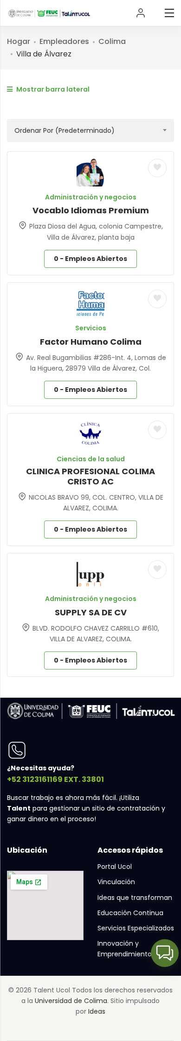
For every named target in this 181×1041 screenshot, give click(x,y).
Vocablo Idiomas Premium (90, 210)
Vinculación (116, 881)
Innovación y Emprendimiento (124, 949)
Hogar (18, 41)
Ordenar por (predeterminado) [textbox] (64, 130)
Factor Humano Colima (91, 341)
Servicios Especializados (135, 928)
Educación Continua (130, 912)
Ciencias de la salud (91, 459)
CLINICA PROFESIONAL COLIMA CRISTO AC (90, 476)
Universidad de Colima (71, 1000)
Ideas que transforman (134, 897)
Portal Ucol (114, 866)
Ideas (96, 1011)
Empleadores (64, 41)
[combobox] (90, 130)
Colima (112, 41)
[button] (165, 953)
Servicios (90, 328)
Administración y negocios (90, 197)
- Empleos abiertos (90, 258)
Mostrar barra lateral (52, 89)
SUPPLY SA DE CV (91, 612)
